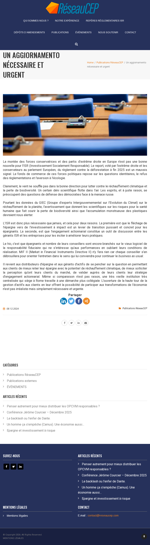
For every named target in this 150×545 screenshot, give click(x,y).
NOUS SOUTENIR (108, 32)
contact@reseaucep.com (103, 515)
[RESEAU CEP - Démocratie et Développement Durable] (72, 7)
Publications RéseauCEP (134, 308)
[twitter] (71, 323)
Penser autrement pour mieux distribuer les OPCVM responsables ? (53, 406)
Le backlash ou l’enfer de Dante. (28, 418)
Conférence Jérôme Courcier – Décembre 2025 (39, 412)
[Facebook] (78, 301)
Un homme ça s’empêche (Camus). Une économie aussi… (45, 424)
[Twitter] (71, 301)
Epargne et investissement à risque (31, 430)
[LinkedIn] (63, 301)
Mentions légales (17, 515)
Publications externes (22, 381)
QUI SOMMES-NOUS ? (35, 20)
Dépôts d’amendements (29, 32)
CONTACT (130, 32)
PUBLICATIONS (60, 32)
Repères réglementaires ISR (105, 20)
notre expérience (67, 20)
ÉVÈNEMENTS (83, 32)
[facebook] (64, 323)
